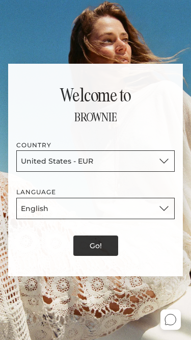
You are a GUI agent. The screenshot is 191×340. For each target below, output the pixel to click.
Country (33, 145)
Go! (96, 245)
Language (36, 192)
